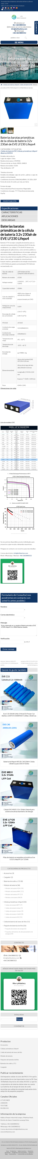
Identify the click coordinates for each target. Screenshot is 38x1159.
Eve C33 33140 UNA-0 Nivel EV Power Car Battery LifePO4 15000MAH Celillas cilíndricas (19, 715)
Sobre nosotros (5, 6)
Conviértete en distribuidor (25, 1154)
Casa (7, 1151)
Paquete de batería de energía (14, 929)
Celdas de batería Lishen (12, 908)
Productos (13, 1151)
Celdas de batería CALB (12, 914)
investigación (9, 201)
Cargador (7, 877)
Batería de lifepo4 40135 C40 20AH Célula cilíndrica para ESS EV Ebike (19, 763)
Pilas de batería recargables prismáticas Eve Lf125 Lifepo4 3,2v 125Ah (19, 858)
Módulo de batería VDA (12, 888)
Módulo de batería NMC (12, 891)
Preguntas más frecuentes (19, 1152)
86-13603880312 (19, 25)
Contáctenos (12, 1154)
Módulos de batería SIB (12, 897)
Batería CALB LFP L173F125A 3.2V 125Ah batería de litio (9, 663)
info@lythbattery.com (19, 29)
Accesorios (8, 873)
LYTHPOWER (5, 1100)
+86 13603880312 (26, 555)
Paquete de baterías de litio (13, 926)
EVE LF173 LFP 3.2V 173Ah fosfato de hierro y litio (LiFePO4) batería (29, 663)
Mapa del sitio (14, 6)
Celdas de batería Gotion (13, 911)
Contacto (21, 6)
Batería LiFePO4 (6, 153)
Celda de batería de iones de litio (15, 922)
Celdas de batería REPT (12, 905)
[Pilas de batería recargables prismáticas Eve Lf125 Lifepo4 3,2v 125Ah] (19, 854)
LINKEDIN (4, 1103)
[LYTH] (19, 19)
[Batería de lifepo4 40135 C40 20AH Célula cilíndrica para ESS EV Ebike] (19, 758)
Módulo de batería (10, 885)
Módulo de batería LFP (12, 894)
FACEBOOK (5, 1108)
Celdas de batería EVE (26, 84)
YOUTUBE (4, 1105)
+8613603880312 (19, 33)
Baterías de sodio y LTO (12, 881)
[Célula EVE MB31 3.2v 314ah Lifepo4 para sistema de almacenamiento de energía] (19, 806)
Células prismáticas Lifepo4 (11, 84)
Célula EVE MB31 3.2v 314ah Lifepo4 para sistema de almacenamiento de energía (19, 810)
